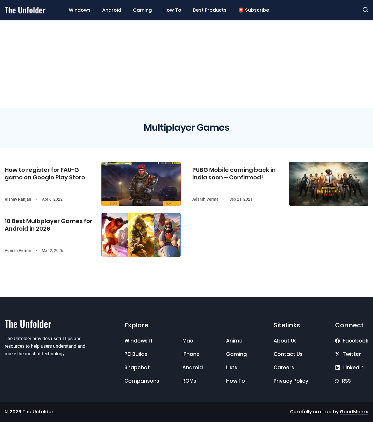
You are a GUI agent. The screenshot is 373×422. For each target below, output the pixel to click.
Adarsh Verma (205, 199)
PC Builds (135, 354)
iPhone (191, 354)
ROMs (189, 381)
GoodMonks (354, 411)
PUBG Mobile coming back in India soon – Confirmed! (234, 173)
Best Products (209, 10)
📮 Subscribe (253, 10)
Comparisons (141, 381)
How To (172, 10)
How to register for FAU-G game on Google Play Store (45, 173)
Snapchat (137, 367)
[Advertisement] (186, 64)
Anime (234, 341)
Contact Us (288, 354)
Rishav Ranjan (18, 199)
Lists (231, 367)
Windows (80, 10)
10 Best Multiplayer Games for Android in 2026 (48, 225)
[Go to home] (25, 10)
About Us (285, 341)
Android (111, 10)
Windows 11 (138, 341)
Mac (187, 341)
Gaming (142, 10)
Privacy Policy (291, 381)
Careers (284, 367)
